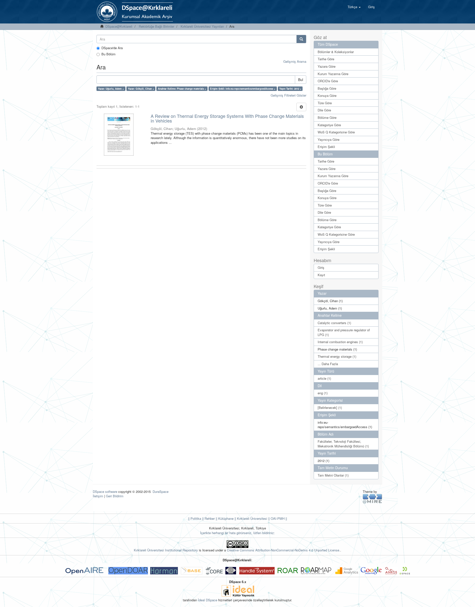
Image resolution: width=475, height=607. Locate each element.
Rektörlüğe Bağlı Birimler (156, 26)
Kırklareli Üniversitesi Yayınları (202, 26)
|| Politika (194, 518)
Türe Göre (325, 103)
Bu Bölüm (108, 54)
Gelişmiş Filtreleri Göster (288, 95)
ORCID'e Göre (328, 81)
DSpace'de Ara (112, 48)
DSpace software (105, 491)
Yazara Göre (326, 66)
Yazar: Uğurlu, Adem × (111, 88)
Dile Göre (324, 110)
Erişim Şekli (326, 146)
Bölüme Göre (327, 117)
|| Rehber (208, 518)
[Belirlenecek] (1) (330, 407)
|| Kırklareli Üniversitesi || (252, 518)
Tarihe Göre (326, 59)
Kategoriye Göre (329, 125)
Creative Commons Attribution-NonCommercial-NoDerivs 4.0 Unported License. (283, 550)
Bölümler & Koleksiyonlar (336, 51)
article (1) (324, 378)
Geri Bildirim (114, 496)
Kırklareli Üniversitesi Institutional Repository (166, 550)
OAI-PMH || (278, 518)
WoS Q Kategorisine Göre (336, 132)
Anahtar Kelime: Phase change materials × (182, 88)
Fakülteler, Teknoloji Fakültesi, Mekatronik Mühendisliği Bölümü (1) (343, 443)
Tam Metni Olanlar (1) (333, 475)
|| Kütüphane (224, 518)
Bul (300, 79)
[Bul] (301, 39)
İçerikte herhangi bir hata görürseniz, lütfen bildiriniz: (237, 532)
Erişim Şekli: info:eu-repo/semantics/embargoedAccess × (242, 88)
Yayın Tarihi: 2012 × (290, 88)
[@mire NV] (372, 498)
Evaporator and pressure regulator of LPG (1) (344, 332)
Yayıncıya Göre (328, 139)
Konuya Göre (327, 95)
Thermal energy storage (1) (337, 356)
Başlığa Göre (327, 88)
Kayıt (321, 274)
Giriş (321, 267)
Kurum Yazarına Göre (333, 73)
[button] (354, 7)
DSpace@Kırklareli (118, 26)
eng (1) (323, 393)
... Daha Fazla (328, 363)
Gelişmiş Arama (294, 61)
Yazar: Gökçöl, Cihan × (141, 88)
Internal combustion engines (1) (340, 341)
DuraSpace (160, 491)
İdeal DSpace (207, 600)
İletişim (98, 496)
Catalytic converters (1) (334, 322)
